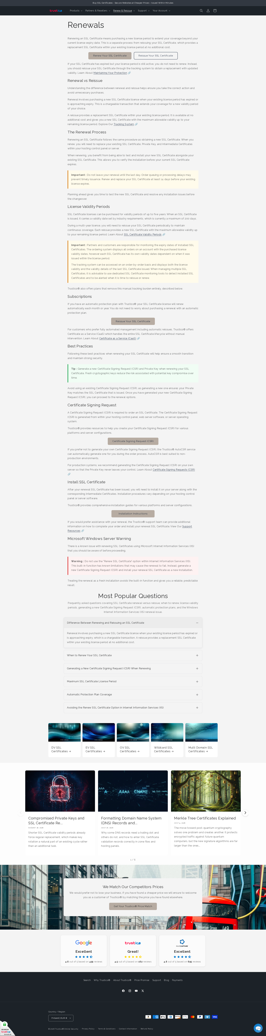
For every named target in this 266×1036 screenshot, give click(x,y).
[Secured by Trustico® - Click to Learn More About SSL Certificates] (7, 1028)
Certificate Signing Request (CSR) (133, 441)
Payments (177, 980)
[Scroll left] (21, 813)
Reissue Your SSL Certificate (156, 55)
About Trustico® (122, 980)
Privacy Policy (88, 1029)
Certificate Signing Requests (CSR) (174, 469)
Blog (166, 980)
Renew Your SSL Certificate (110, 55)
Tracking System (124, 124)
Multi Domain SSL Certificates (200, 749)
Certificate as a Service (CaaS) (117, 338)
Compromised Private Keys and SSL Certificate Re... (56, 820)
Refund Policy (147, 1029)
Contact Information (128, 1029)
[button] (76, 10)
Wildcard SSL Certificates (163, 749)
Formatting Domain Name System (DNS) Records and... (131, 820)
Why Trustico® (102, 980)
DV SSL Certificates (59, 749)
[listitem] (133, 632)
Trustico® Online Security (66, 1029)
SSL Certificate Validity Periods (143, 234)
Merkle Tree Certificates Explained (205, 818)
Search (87, 980)
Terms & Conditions (106, 1029)
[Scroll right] (245, 813)
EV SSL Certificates (94, 749)
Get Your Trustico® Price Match (133, 906)
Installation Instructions (133, 513)
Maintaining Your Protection (110, 72)
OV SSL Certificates (128, 749)
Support (156, 980)
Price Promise (141, 980)
